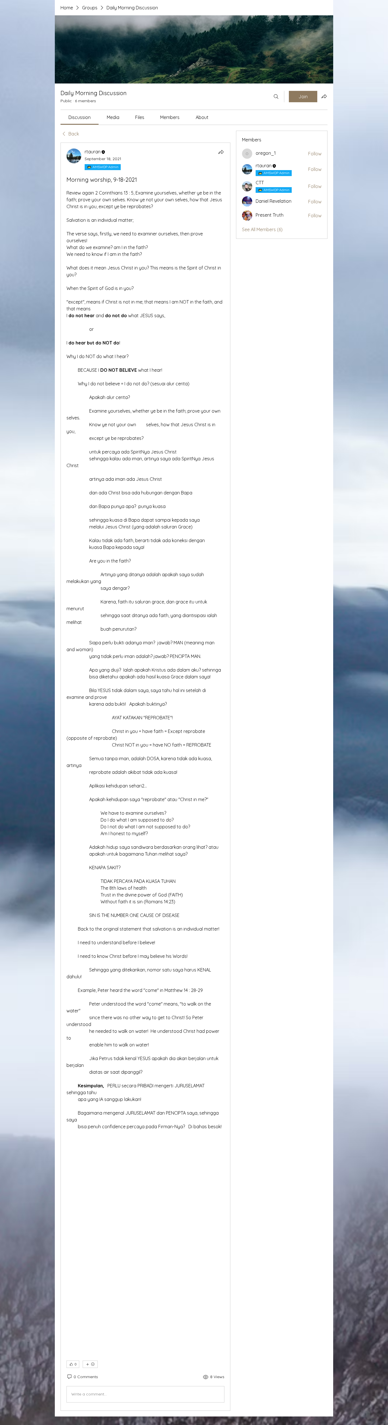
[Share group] (324, 96)
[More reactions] (90, 1364)
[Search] (276, 96)
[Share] (221, 152)
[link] (79, 117)
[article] (145, 777)
